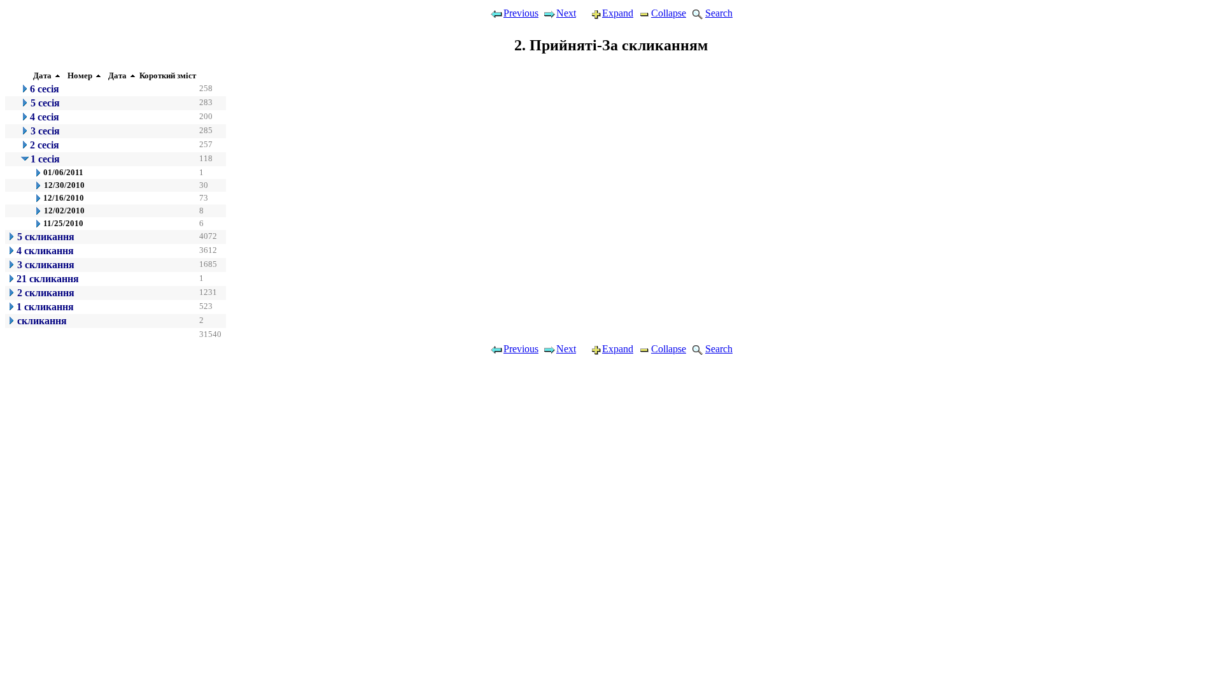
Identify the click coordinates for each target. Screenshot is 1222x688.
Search (719, 13)
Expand (617, 13)
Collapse (668, 13)
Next (566, 13)
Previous (520, 13)
